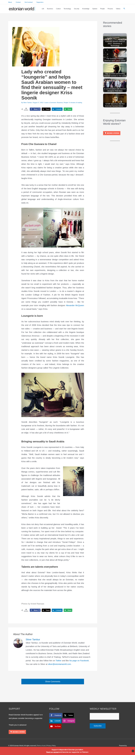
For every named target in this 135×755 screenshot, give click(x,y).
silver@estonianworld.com (59, 664)
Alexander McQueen (75, 305)
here (41, 715)
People (66, 102)
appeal (56, 752)
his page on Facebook (79, 660)
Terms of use (41, 745)
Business (60, 102)
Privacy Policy (51, 745)
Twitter (58, 660)
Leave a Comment (50, 102)
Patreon (85, 752)
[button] (124, 9)
